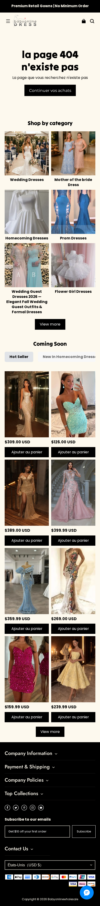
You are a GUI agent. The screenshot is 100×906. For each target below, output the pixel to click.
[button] (8, 21)
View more (50, 324)
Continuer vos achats (50, 90)
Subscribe (84, 831)
